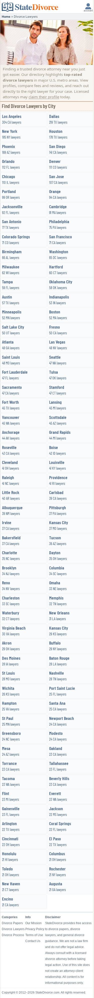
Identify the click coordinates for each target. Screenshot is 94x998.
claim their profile (44, 96)
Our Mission (33, 923)
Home (6, 16)
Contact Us (32, 941)
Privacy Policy (34, 929)
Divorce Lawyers (13, 929)
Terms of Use (34, 935)
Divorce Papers (12, 923)
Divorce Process (13, 935)
